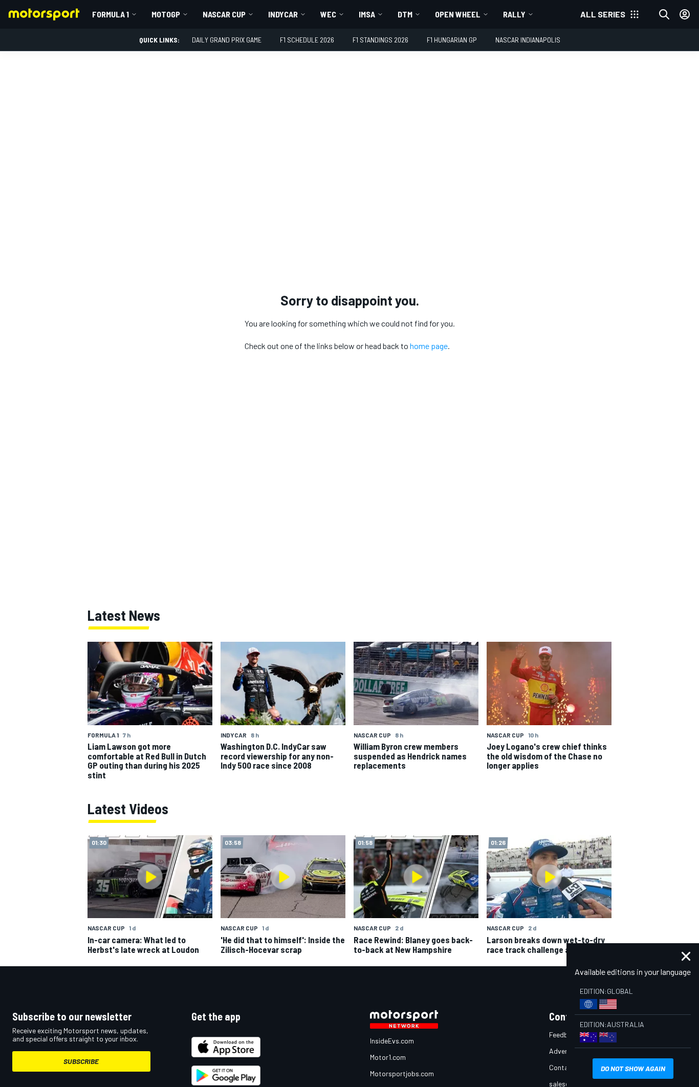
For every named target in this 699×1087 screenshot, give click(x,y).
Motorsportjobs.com (402, 1073)
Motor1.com (388, 1057)
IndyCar (283, 14)
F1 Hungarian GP (452, 39)
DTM (405, 14)
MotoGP (165, 14)
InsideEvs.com (392, 1040)
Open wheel (457, 14)
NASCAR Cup (224, 14)
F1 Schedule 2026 (307, 39)
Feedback (564, 1034)
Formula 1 (110, 14)
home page (429, 346)
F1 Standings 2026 (380, 39)
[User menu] (684, 14)
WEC (328, 14)
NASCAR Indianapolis (527, 39)
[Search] (664, 14)
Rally (514, 14)
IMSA (367, 14)
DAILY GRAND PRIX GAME (226, 39)
